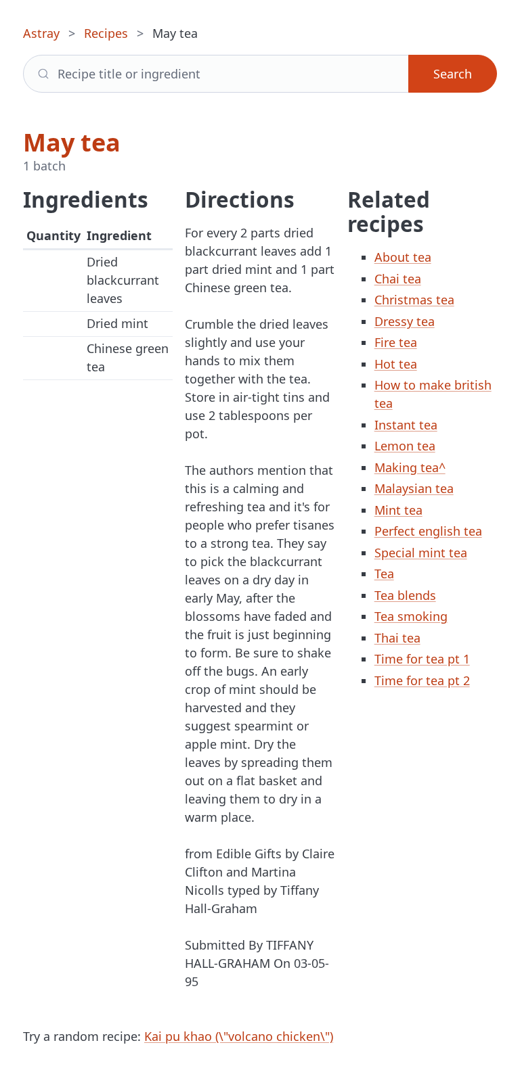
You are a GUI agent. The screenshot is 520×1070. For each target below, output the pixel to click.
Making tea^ (410, 467)
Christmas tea (414, 300)
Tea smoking (411, 616)
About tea (402, 257)
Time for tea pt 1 (422, 659)
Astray (41, 33)
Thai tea (397, 638)
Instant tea (405, 425)
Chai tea (397, 279)
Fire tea (395, 342)
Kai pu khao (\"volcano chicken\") (238, 1036)
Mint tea (398, 510)
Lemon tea (404, 446)
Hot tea (395, 364)
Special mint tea (420, 552)
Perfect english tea (428, 531)
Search (452, 74)
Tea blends (405, 595)
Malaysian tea (414, 488)
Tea (384, 573)
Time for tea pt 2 (422, 680)
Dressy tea (404, 321)
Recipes (106, 33)
